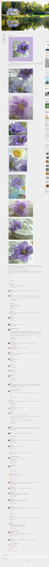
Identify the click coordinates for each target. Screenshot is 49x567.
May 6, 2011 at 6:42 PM (13, 496)
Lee (10, 323)
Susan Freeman (12, 465)
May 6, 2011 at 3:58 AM (13, 423)
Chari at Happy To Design (13, 328)
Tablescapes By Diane (13, 473)
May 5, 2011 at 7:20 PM (13, 320)
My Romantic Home (26, 269)
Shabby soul (11, 498)
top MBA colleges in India (13, 543)
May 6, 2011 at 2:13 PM (13, 462)
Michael (48, 55)
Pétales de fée (11, 516)
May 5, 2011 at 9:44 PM (13, 344)
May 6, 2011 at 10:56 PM (13, 535)
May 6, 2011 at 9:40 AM (13, 442)
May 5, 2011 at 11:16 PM (13, 355)
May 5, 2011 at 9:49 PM (13, 349)
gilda (10, 444)
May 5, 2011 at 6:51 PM (13, 286)
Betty (10, 294)
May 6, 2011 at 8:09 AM (13, 436)
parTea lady (11, 487)
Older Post (42, 549)
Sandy (11, 316)
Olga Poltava (11, 369)
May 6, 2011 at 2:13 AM (13, 404)
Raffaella (11, 284)
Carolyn (48, 54)
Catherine (11, 406)
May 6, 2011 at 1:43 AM (13, 387)
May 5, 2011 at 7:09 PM (13, 300)
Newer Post (9, 549)
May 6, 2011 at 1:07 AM (13, 380)
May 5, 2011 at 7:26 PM (13, 325)
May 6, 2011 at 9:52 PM (13, 528)
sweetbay (11, 538)
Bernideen (11, 311)
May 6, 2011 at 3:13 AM (13, 409)
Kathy (11, 522)
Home (26, 549)
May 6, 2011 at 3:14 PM (13, 484)
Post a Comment (11, 547)
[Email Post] (16, 280)
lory (10, 451)
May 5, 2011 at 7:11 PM (13, 308)
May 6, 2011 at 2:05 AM (13, 397)
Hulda (11, 289)
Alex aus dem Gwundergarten (14, 456)
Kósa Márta (11, 364)
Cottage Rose (11, 506)
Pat (10, 432)
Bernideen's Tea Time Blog (21, 267)
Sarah (11, 400)
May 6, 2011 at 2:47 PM (13, 478)
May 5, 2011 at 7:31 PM (13, 339)
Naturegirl (11, 492)
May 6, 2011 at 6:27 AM (13, 429)
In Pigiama (25, 271)
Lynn (10, 383)
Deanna (11, 374)
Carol (10, 426)
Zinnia (11, 481)
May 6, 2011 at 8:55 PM (13, 519)
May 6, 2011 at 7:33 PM (13, 503)
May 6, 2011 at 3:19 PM (13, 489)
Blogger (28, 561)
